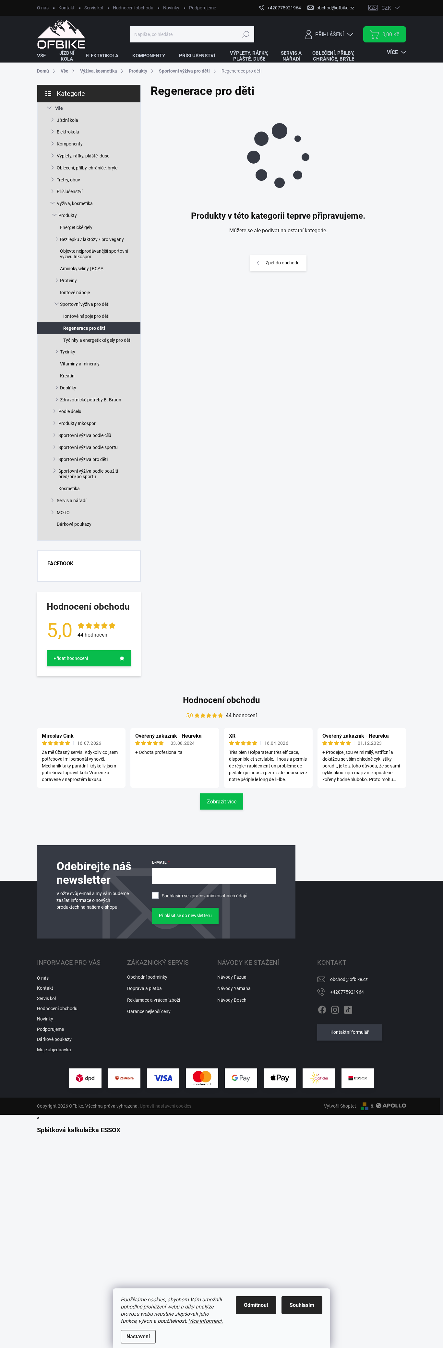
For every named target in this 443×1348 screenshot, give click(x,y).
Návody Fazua (231, 977)
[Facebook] (322, 1008)
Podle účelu (69, 411)
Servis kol (93, 7)
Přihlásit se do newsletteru (185, 915)
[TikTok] (348, 1008)
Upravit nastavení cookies (165, 1106)
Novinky (171, 7)
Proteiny (68, 280)
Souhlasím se (204, 895)
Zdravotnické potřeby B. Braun (90, 399)
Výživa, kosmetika (75, 203)
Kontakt (66, 7)
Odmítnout (256, 1305)
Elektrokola (68, 131)
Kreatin (67, 375)
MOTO (63, 512)
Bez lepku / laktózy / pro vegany (92, 239)
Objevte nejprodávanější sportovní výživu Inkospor (94, 253)
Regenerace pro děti (84, 328)
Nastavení (138, 1336)
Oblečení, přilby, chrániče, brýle (87, 167)
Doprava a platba (144, 988)
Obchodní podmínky (147, 977)
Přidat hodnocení (71, 658)
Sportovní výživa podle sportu (88, 447)
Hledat (245, 34)
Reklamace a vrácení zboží (153, 1000)
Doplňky (68, 387)
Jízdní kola (67, 120)
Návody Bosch (231, 1000)
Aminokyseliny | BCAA (81, 268)
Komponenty (70, 143)
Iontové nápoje (75, 292)
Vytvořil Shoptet (340, 1106)
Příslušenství (69, 191)
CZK (386, 8)
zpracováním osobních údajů (218, 895)
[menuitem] (45, 55)
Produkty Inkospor (77, 423)
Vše (59, 108)
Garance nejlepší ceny (149, 1011)
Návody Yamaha (234, 988)
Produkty (67, 215)
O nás (43, 7)
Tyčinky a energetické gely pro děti (97, 340)
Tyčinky (67, 351)
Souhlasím (302, 1305)
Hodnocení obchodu (133, 7)
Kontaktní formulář (349, 1032)
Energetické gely (76, 227)
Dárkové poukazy (74, 524)
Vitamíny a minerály (80, 363)
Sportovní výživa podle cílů (84, 435)
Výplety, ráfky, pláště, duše (83, 155)
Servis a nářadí (71, 500)
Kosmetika (69, 488)
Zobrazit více (221, 802)
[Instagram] (335, 1008)
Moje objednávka (54, 1049)
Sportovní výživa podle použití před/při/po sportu (88, 473)
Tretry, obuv (68, 179)
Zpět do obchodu (283, 262)
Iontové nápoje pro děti (86, 316)
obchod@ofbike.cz (349, 979)
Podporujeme (202, 7)
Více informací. (205, 1321)
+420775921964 (347, 992)
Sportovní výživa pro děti (84, 304)
